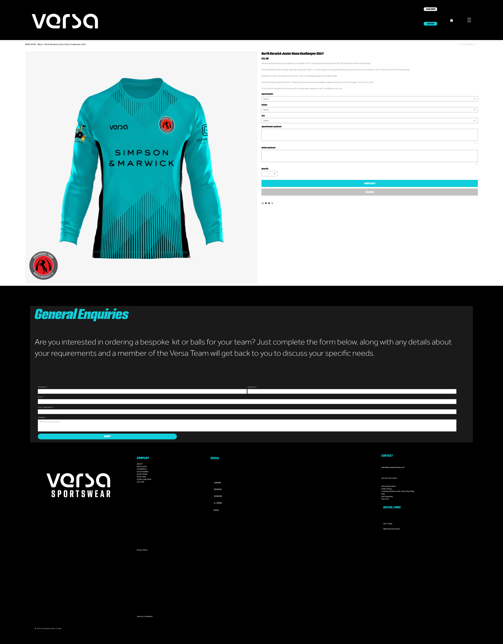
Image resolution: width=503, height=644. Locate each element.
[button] (451, 20)
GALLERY (140, 482)
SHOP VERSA (142, 474)
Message (42, 417)
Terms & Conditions (145, 616)
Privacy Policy (142, 550)
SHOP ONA (141, 477)
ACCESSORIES (142, 471)
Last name (252, 387)
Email (41, 397)
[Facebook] (266, 203)
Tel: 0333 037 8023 (389, 478)
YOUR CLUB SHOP (144, 479)
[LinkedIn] (256, 629)
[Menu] (469, 20)
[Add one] (274, 173)
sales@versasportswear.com (393, 467)
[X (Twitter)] (240, 629)
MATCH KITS (142, 466)
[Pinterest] (269, 203)
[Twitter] (272, 203)
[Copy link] (271, 629)
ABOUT (140, 464)
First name (43, 387)
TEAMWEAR (141, 469)
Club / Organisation (46, 407)
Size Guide (387, 523)
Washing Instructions (391, 529)
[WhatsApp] (262, 203)
